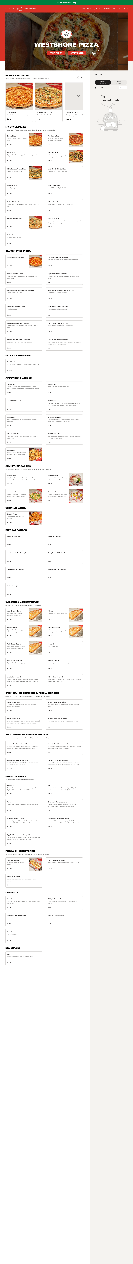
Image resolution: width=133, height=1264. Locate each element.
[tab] (103, 82)
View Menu (56, 53)
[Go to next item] (81, 77)
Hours (121, 9)
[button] (23, 140)
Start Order (77, 53)
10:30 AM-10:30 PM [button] (31, 9)
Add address (123, 87)
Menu (115, 9)
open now (20, 9)
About (126, 9)
